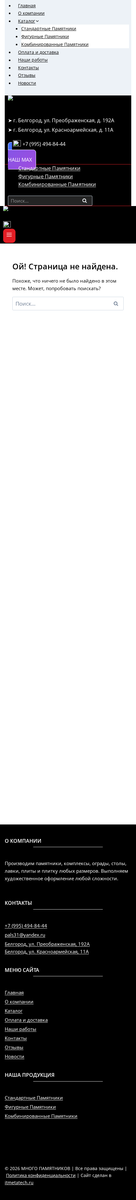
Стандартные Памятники (48, 29)
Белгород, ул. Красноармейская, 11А (47, 951)
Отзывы (26, 75)
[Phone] (68, 225)
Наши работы (33, 60)
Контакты (28, 68)
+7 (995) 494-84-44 (26, 925)
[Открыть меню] (9, 236)
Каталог (13, 1011)
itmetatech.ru (19, 1183)
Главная (27, 6)
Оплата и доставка (38, 52)
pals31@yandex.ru (25, 935)
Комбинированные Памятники (55, 44)
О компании (31, 13)
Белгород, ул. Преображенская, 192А (47, 944)
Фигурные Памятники (45, 36)
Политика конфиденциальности (41, 1175)
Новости (27, 83)
